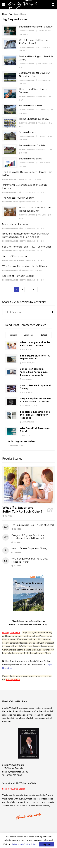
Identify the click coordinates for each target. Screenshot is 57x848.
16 (26, 113)
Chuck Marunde (28, 31)
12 (22, 126)
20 (26, 51)
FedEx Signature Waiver (21, 441)
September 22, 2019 (45, 109)
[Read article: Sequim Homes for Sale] (9, 149)
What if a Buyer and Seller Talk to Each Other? (35, 344)
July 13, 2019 (42, 123)
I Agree (46, 844)
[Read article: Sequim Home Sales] (9, 162)
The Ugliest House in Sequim (18, 197)
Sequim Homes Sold (30, 105)
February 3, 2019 (44, 163)
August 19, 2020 (44, 47)
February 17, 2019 (45, 149)
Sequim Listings (27, 132)
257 (26, 34)
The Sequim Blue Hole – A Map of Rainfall (35, 357)
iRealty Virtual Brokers (22, 6)
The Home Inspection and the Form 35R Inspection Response (35, 414)
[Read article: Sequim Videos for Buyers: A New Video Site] (9, 76)
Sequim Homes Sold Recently (35, 26)
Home (4, 14)
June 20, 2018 (26, 179)
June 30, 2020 (43, 64)
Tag (10, 14)
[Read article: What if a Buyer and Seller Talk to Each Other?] (28, 484)
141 (43, 202)
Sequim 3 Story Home (14, 256)
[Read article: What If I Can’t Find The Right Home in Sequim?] (9, 211)
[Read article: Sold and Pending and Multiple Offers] (9, 60)
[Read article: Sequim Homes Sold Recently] (9, 30)
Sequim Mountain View (15, 224)
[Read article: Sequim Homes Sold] (9, 109)
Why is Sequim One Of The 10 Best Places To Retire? (35, 400)
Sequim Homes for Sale (32, 145)
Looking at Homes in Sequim (18, 275)
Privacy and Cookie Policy (24, 844)
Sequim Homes (20, 14)
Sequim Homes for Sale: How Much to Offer (26, 246)
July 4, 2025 (42, 96)
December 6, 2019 (45, 80)
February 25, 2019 (45, 136)
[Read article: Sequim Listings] (9, 135)
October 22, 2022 (44, 31)
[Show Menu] (3, 4)
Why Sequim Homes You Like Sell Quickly (25, 266)
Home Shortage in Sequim (34, 118)
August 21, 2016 (27, 270)
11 (26, 140)
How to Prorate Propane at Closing (29, 548)
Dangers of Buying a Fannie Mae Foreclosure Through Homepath (34, 372)
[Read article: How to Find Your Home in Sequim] (9, 93)
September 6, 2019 (28, 192)
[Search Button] (53, 4)
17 (22, 100)
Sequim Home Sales (30, 158)
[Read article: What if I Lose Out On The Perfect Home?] (9, 43)
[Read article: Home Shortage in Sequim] (9, 122)
